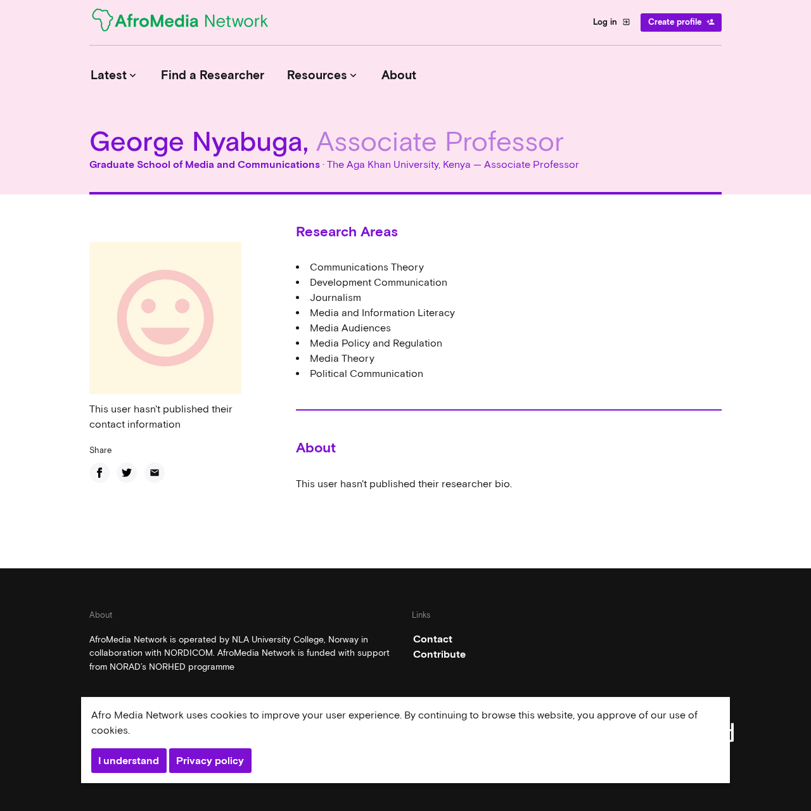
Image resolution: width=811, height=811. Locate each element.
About (398, 75)
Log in (611, 22)
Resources (323, 75)
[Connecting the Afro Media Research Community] (187, 22)
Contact (432, 639)
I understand (128, 761)
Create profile (681, 22)
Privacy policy (210, 761)
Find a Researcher (212, 75)
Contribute (439, 654)
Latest (115, 75)
